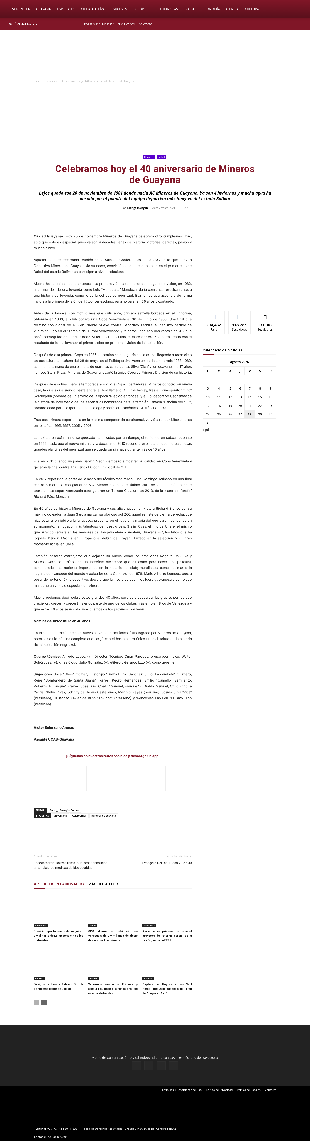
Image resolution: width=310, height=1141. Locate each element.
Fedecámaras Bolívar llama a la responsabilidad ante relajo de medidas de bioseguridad (70, 865)
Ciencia (232, 9)
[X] (294, 24)
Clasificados (126, 24)
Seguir (239, 314)
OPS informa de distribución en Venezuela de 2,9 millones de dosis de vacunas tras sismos (113, 935)
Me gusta (214, 314)
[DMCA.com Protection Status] (212, 1129)
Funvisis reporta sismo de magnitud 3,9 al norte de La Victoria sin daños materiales (58, 935)
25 (219, 414)
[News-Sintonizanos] (237, 300)
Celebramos (79, 815)
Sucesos (120, 9)
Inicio (37, 81)
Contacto (145, 24)
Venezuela (21, 9)
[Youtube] (302, 24)
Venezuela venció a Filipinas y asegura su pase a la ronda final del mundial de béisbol (113, 989)
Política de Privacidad (219, 1090)
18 (219, 405)
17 (208, 405)
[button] (300, 9)
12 (230, 397)
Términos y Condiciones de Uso (182, 1090)
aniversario (60, 815)
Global (190, 9)
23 (270, 405)
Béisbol (93, 978)
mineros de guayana (103, 815)
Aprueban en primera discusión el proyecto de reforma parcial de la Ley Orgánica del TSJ (167, 935)
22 (260, 405)
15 (260, 397)
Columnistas (167, 9)
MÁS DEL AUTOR (103, 884)
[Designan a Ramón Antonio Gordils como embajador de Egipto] (58, 963)
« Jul (206, 429)
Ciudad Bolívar (94, 9)
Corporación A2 (166, 1129)
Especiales (66, 9)
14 (249, 397)
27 (240, 414)
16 (270, 397)
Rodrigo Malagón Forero (64, 810)
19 (230, 405)
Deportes (141, 9)
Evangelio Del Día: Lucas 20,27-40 (167, 863)
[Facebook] (279, 24)
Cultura (252, 9)
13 (240, 397)
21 (249, 405)
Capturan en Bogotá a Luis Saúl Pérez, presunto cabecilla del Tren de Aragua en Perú (167, 989)
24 (208, 414)
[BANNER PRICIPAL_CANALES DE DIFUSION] (155, 56)
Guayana (43, 9)
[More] (251, 218)
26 (230, 414)
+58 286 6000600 (57, 1137)
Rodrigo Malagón (137, 208)
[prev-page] (36, 1002)
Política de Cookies (249, 1090)
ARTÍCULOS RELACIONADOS (59, 884)
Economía (211, 9)
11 (219, 397)
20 (240, 405)
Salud (92, 925)
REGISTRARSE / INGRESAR (99, 24)
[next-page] (44, 1002)
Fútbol (161, 156)
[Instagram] (287, 24)
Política (39, 978)
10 (208, 397)
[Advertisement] (155, 119)
